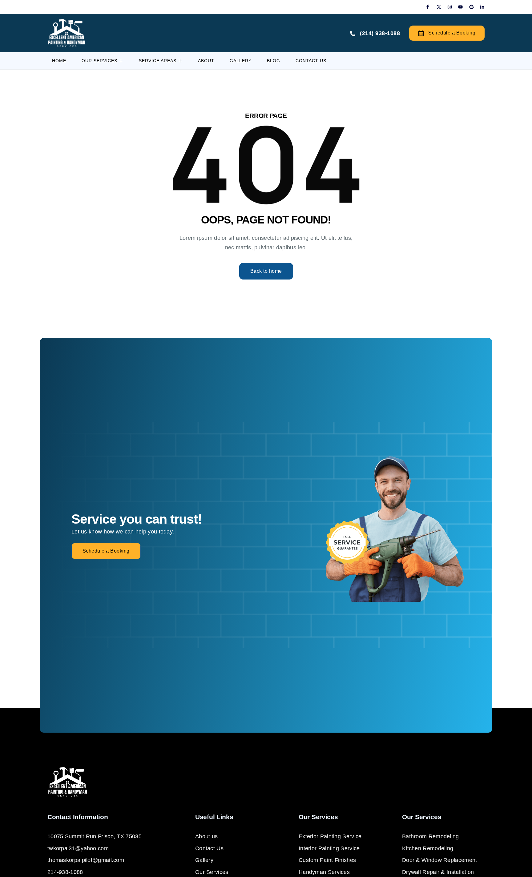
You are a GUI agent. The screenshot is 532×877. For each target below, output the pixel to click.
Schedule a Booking (451, 32)
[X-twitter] (439, 7)
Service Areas (157, 60)
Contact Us (311, 60)
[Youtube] (460, 7)
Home (59, 60)
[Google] (471, 7)
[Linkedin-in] (482, 7)
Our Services (99, 60)
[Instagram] (449, 7)
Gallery (241, 60)
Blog (273, 60)
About (206, 60)
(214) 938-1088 (380, 33)
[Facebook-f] (427, 7)
